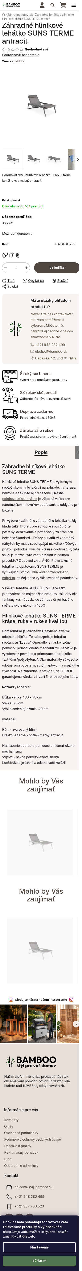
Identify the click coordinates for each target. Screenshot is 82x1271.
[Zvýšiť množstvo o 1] (26, 267)
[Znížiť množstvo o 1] (5, 267)
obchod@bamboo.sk (51, 351)
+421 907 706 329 (29, 1206)
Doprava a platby (17, 1146)
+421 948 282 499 (50, 345)
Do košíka (57, 267)
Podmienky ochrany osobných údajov (33, 1139)
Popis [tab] (41, 452)
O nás (8, 1126)
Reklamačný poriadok (21, 1152)
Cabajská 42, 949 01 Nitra (56, 358)
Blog (7, 1159)
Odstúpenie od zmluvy (21, 1166)
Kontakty (11, 1120)
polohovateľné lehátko (19, 499)
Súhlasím (39, 1260)
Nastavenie (39, 1247)
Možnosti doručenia (17, 233)
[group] (40, 844)
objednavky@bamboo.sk (34, 1187)
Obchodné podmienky (21, 1133)
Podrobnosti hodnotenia (20, 55)
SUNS (19, 61)
